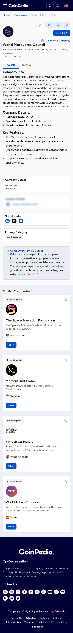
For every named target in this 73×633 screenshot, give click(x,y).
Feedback (37, 626)
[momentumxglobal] (11, 370)
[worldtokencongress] (11, 491)
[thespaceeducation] (11, 309)
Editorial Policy (59, 622)
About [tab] (11, 64)
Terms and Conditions (36, 622)
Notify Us (33, 274)
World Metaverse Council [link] (46, 15)
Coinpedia (60, 611)
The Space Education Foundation (30, 320)
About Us (17, 618)
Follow (63, 33)
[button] (65, 299)
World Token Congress (23, 502)
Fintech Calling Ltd (19, 442)
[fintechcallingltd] (11, 430)
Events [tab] (26, 64)
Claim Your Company (58, 40)
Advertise (31, 618)
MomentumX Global (20, 381)
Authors (56, 618)
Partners (44, 618)
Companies (20, 15)
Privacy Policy (13, 622)
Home (6, 15)
